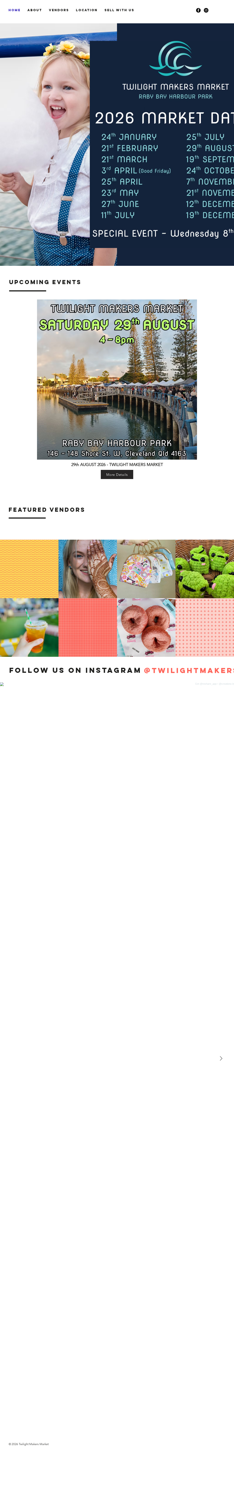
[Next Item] (221, 1058)
